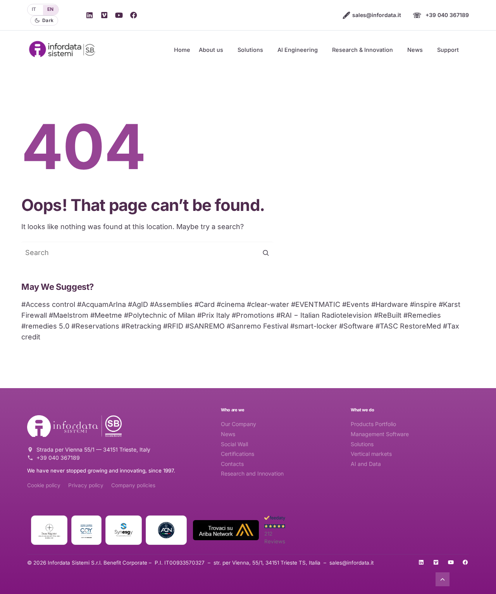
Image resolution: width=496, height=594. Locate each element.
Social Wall (234, 444)
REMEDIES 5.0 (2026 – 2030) (329, 186)
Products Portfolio (373, 424)
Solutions (250, 49)
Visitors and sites (268, 125)
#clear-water (268, 304)
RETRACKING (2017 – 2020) (328, 114)
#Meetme (106, 315)
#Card (205, 304)
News (415, 49)
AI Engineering (297, 49)
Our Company (238, 424)
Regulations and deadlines (391, 152)
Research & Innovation (362, 49)
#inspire (423, 304)
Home (182, 49)
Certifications (237, 453)
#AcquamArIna (101, 304)
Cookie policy (43, 485)
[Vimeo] (104, 15)
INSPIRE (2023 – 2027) (321, 224)
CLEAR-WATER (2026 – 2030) (330, 174)
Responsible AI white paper (392, 114)
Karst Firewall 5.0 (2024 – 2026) (333, 144)
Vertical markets (371, 453)
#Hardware (389, 304)
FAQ (363, 139)
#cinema (231, 304)
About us (211, 49)
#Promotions (253, 315)
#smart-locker (313, 326)
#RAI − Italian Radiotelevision (324, 315)
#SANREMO (205, 326)
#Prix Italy (213, 315)
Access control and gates (279, 88)
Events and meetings (273, 138)
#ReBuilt (387, 315)
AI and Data (366, 463)
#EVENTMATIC (315, 304)
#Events (355, 304)
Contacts (232, 463)
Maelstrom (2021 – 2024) (324, 236)
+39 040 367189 (441, 15)
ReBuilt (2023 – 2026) (320, 102)
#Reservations (95, 326)
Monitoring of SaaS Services (393, 164)
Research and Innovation (252, 473)
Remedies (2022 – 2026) (323, 212)
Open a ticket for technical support (402, 102)
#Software (356, 326)
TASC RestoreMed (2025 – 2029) (334, 249)
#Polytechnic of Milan (159, 315)
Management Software (380, 434)
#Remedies (422, 315)
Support (448, 49)
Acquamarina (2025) (318, 199)
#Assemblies (171, 304)
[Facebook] (133, 15)
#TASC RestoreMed (408, 326)
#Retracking (141, 326)
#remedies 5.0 (45, 326)
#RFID (173, 326)
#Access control (48, 304)
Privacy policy (85, 485)
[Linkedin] (89, 15)
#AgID (138, 304)
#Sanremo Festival (257, 326)
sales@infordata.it (372, 15)
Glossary (369, 127)
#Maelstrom (68, 315)
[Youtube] (118, 15)
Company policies (133, 485)
